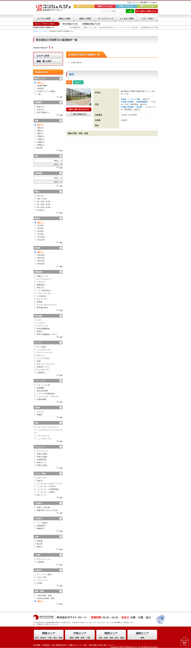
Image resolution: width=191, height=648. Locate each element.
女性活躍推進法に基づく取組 (149, 27)
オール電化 (41, 347)
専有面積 (38, 173)
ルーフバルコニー (44, 279)
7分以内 (40, 234)
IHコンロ (40, 355)
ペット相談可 (42, 523)
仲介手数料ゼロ (43, 112)
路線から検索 (64, 18)
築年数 (37, 248)
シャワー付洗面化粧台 (46, 394)
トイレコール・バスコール (48, 396)
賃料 (36, 156)
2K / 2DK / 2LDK (43, 201)
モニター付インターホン (47, 305)
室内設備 (38, 316)
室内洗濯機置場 (43, 329)
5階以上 (40, 133)
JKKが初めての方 (70, 24)
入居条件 (38, 503)
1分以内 (40, 225)
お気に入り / (133, 2)
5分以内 (40, 231)
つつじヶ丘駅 (135, 99)
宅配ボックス (42, 276)
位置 (36, 537)
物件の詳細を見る (80, 114)
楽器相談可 (41, 526)
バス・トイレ (40, 381)
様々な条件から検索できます (146, 11)
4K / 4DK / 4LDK (43, 207)
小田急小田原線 (127, 102)
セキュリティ (40, 447)
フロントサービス (44, 293)
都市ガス (40, 288)
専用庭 (39, 302)
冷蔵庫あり (41, 372)
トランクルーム (43, 436)
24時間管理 (41, 460)
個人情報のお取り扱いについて (109, 27)
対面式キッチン (43, 367)
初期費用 (38, 102)
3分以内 (40, 228)
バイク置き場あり (44, 290)
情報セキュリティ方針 (90, 27)
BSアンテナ (42, 495)
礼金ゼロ (40, 109)
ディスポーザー (43, 370)
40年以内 (41, 264)
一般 (39, 94)
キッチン (38, 342)
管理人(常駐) (42, 457)
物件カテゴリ (40, 78)
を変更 (43, 56)
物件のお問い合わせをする (79, 109)
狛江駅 (139, 107)
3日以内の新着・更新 (45, 598)
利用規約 (46, 645)
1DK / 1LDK (42, 199)
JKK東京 (40, 88)
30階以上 (41, 145)
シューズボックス (44, 439)
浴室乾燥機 (41, 399)
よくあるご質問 (126, 18)
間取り (37, 191)
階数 (36, 121)
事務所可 (40, 528)
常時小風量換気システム (47, 334)
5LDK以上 (41, 210)
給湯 (39, 361)
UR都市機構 (42, 86)
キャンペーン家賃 (44, 574)
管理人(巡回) (42, 465)
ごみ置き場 (41, 296)
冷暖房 (37, 407)
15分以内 (41, 240)
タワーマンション (44, 559)
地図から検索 (85, 18)
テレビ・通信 (40, 473)
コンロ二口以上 (43, 358)
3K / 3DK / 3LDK (43, 204)
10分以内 (41, 237)
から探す (147, 6)
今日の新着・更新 (44, 595)
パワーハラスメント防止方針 (129, 27)
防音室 (39, 331)
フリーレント (42, 580)
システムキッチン (44, 350)
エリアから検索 (43, 18)
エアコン (40, 412)
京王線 (124, 99)
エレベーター (42, 299)
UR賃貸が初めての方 (91, 24)
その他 (37, 555)
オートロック (42, 451)
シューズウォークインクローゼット (48, 431)
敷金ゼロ (40, 107)
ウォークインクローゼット (48, 427)
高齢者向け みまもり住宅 (47, 510)
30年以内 (41, 261)
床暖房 (39, 415)
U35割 (39, 583)
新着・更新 (39, 591)
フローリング (42, 326)
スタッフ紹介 (147, 18)
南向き (39, 547)
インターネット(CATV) (46, 486)
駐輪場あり (41, 285)
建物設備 (38, 272)
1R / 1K (40, 196)
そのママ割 (41, 577)
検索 (130, 11)
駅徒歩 (37, 218)
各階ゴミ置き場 (43, 507)
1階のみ (40, 128)
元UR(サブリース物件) (46, 91)
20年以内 (41, 258)
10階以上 (41, 136)
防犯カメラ (41, 462)
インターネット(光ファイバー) (49, 483)
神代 (71, 74)
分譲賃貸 (40, 562)
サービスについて (106, 18)
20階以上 (41, 142)
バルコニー (41, 282)
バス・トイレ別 (43, 385)
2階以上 (40, 131)
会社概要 (36, 645)
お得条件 (38, 570)
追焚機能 (40, 388)
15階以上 (41, 139)
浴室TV (40, 481)
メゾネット (41, 323)
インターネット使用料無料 (48, 489)
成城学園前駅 (142, 102)
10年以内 (41, 255)
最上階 (39, 148)
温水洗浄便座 (42, 391)
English (154, 2)
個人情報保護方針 (75, 27)
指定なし (40, 83)
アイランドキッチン (45, 352)
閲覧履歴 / (145, 2)
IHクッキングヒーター (46, 364)
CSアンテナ (42, 478)
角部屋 (39, 541)
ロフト (39, 320)
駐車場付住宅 (42, 308)
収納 (36, 423)
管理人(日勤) (42, 454)
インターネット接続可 (46, 492)
